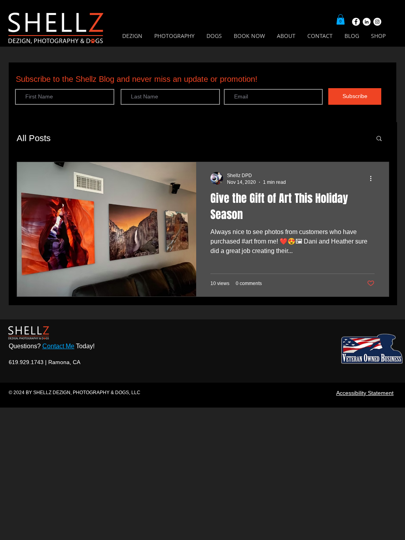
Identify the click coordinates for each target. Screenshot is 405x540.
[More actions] (373, 178)
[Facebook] (356, 22)
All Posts (34, 138)
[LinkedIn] (367, 22)
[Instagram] (377, 22)
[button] (340, 19)
